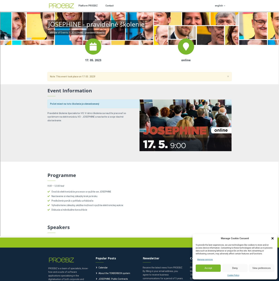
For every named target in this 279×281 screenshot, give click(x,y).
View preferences (261, 268)
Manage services (205, 259)
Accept (208, 268)
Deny (235, 268)
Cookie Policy (233, 275)
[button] (272, 238)
